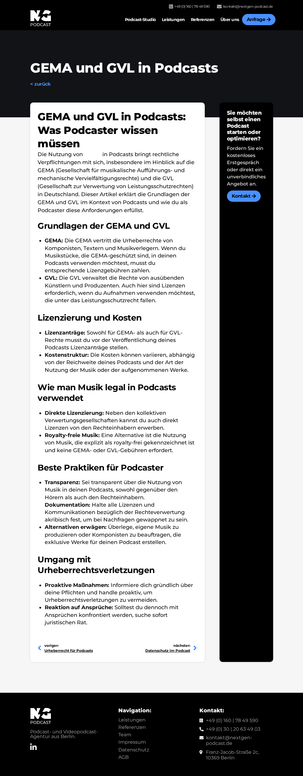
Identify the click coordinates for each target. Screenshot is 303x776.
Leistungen (173, 19)
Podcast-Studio (140, 19)
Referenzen (203, 19)
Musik (92, 154)
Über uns (229, 19)
